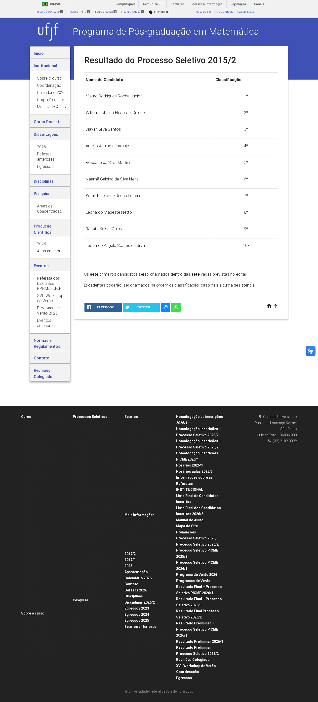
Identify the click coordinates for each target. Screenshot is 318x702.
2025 (128, 566)
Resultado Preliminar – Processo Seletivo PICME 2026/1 (197, 629)
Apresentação (136, 572)
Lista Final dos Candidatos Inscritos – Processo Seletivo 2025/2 (93, 561)
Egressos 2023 (136, 608)
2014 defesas (32, 581)
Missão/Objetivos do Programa (44, 423)
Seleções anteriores (87, 574)
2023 (27, 515)
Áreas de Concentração (90, 606)
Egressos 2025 (136, 620)
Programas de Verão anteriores (147, 436)
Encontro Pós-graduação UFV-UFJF (149, 475)
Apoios (131, 527)
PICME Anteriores (86, 594)
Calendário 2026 (138, 578)
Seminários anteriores (141, 462)
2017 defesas (32, 554)
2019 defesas (32, 541)
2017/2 (130, 554)
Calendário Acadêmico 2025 (42, 646)
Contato (131, 584)
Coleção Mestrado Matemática (147, 541)
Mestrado (81, 475)
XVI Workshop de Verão (142, 423)
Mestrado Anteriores (88, 581)
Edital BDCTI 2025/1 (88, 449)
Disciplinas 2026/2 (139, 602)
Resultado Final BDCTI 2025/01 (95, 469)
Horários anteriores (36, 633)
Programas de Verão (140, 429)
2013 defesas (32, 587)
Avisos (131, 534)
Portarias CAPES (34, 469)
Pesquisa (80, 600)
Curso (26, 417)
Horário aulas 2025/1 (37, 626)
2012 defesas (32, 594)
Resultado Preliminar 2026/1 (199, 642)
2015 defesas (32, 574)
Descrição (133, 659)
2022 (27, 521)
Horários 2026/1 (189, 465)
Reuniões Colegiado (193, 660)
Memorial (81, 482)
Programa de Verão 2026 (196, 575)
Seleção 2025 (83, 495)
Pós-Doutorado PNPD (88, 541)
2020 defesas (32, 534)
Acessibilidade (245, 11)
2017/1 (130, 560)
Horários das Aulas (36, 619)
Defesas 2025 (32, 567)
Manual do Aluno (189, 520)
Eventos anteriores (140, 627)
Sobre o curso (32, 613)
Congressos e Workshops (143, 469)
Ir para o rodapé (132, 11)
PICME (79, 502)
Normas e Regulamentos (40, 449)
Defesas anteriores (36, 442)
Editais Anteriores (86, 587)
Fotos (130, 547)
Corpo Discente (33, 429)
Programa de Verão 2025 (143, 442)
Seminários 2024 (138, 456)
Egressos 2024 (136, 614)
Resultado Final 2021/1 (90, 423)
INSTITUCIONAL (189, 490)
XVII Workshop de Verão (196, 666)
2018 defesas (32, 548)
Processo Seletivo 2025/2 (91, 429)
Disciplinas (133, 596)
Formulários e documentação (146, 521)
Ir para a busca (105, 11)
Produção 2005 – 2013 (89, 633)
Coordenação (187, 672)
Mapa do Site (203, 11)
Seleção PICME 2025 (88, 534)
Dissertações (32, 502)
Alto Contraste (224, 11)
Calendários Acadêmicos (40, 639)
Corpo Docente (33, 436)
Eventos (131, 417)
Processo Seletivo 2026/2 (197, 544)
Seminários (134, 449)
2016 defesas (32, 561)
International (159, 12)
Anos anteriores (85, 626)
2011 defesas (32, 600)
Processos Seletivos (90, 417)
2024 (27, 508)
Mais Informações (139, 515)
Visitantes (30, 495)
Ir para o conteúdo (50, 11)
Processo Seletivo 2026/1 (197, 538)
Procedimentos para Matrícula (95, 489)
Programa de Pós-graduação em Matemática (166, 31)
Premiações (186, 532)
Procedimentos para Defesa (42, 462)
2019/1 (79, 548)
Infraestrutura (32, 607)
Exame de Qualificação (39, 456)
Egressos (184, 678)
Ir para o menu (78, 11)
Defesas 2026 (135, 590)
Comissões (31, 489)
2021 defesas (32, 528)
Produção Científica (88, 613)
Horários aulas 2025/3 (194, 471)
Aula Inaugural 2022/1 (141, 508)
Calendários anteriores (38, 652)
